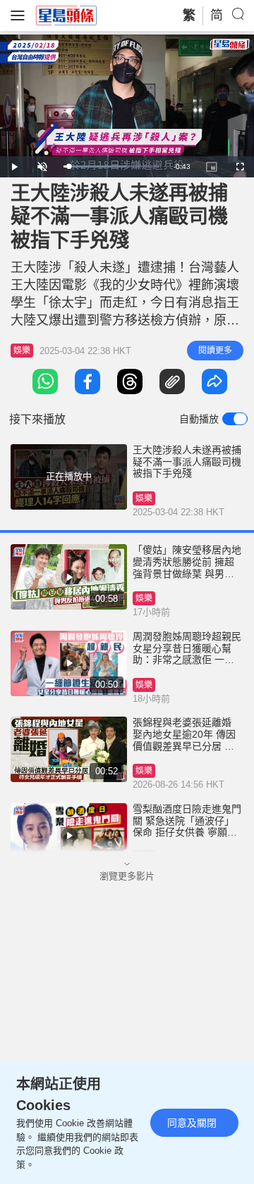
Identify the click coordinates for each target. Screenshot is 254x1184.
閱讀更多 (215, 350)
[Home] (66, 15)
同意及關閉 (192, 1122)
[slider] (111, 166)
